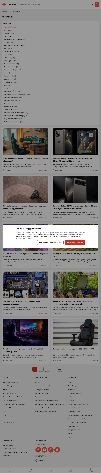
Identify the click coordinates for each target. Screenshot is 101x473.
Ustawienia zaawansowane (50, 242)
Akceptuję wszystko (75, 242)
